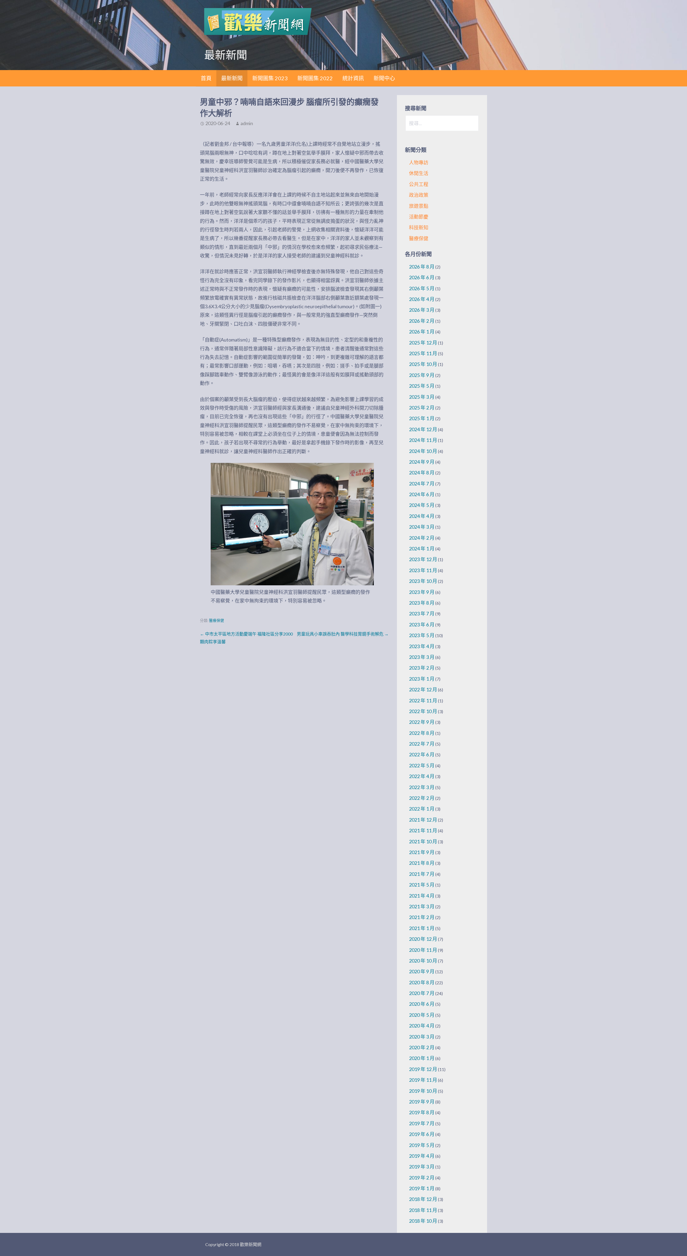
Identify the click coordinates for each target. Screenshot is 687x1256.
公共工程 (418, 184)
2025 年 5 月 (421, 386)
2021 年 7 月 (421, 874)
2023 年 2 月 (421, 668)
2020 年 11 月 (423, 950)
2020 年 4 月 (421, 1026)
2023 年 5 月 (421, 635)
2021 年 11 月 (423, 830)
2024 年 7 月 (421, 484)
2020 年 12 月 (423, 939)
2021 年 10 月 (423, 841)
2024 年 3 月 (421, 527)
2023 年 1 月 (421, 679)
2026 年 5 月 (421, 288)
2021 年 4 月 (421, 896)
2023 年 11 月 (423, 570)
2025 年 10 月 (423, 364)
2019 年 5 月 (421, 1145)
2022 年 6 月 (421, 754)
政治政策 (418, 195)
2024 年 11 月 (423, 440)
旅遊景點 (418, 206)
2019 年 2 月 (421, 1178)
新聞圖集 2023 (270, 78)
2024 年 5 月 (421, 505)
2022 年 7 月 (421, 744)
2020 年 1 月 (421, 1058)
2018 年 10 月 (423, 1221)
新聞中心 (384, 78)
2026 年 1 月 (421, 332)
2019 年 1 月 (421, 1188)
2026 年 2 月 (421, 321)
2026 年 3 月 (421, 310)
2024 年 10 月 (423, 451)
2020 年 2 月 (421, 1047)
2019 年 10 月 (423, 1091)
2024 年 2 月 (421, 538)
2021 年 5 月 (421, 885)
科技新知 (418, 227)
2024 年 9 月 (421, 462)
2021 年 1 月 (421, 928)
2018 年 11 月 (423, 1210)
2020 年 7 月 (421, 993)
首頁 (206, 78)
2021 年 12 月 (423, 820)
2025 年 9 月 (421, 375)
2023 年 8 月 (421, 603)
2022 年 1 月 (421, 809)
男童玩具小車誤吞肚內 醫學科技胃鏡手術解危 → (343, 633)
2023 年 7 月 (421, 613)
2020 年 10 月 (423, 961)
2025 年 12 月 (423, 343)
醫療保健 (216, 620)
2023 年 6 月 (421, 624)
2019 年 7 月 (421, 1123)
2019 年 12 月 (423, 1069)
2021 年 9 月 (421, 852)
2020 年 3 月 (421, 1037)
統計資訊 (353, 78)
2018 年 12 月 (423, 1199)
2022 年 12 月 (423, 689)
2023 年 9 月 (421, 592)
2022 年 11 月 (423, 700)
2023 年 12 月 (423, 559)
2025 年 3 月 (421, 397)
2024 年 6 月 (421, 494)
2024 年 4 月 (421, 516)
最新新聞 (232, 78)
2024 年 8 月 (421, 472)
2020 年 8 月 (421, 982)
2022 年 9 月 (421, 722)
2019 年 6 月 (421, 1134)
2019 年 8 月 (421, 1112)
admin (246, 123)
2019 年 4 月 (421, 1156)
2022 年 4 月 (421, 776)
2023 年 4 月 (421, 646)
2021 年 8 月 (421, 863)
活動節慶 (418, 217)
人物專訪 (418, 162)
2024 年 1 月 (421, 548)
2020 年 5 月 (421, 1015)
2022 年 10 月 (423, 711)
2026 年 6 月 (421, 277)
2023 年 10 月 (423, 581)
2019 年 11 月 (423, 1080)
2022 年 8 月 (421, 733)
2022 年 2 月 (421, 798)
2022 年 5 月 (421, 765)
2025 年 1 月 (421, 418)
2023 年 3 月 (421, 657)
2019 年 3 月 (421, 1167)
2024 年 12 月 (423, 429)
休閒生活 (418, 173)
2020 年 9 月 (421, 971)
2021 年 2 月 (421, 917)
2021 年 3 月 (421, 906)
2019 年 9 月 (421, 1102)
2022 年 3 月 (421, 787)
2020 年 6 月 (421, 1004)
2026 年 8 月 (421, 267)
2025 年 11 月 (423, 353)
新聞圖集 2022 (315, 78)
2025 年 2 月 (421, 408)
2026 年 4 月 (421, 299)
